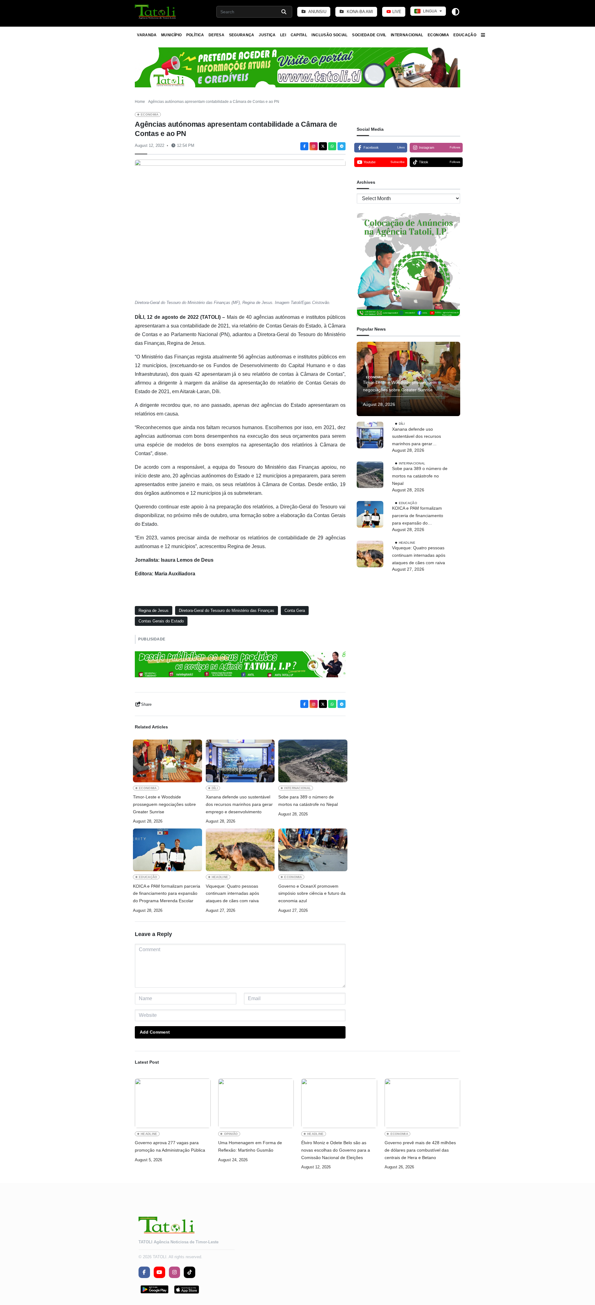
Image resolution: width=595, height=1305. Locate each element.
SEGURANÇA (241, 35)
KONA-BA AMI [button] (359, 11)
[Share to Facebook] (304, 146)
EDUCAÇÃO (464, 35)
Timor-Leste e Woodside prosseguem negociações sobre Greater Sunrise (164, 804)
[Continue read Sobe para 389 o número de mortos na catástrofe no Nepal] (312, 761)
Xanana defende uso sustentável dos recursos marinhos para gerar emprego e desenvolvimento (239, 804)
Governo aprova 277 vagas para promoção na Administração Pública (170, 1146)
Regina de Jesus (154, 610)
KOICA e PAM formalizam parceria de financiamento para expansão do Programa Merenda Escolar (166, 893)
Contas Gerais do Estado (161, 621)
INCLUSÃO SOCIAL (329, 35)
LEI (283, 35)
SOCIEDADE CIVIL (369, 35)
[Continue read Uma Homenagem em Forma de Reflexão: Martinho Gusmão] (256, 1103)
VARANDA (147, 35)
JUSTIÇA (267, 35)
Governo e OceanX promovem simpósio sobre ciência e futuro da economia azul (312, 893)
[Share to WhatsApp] (332, 146)
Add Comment (155, 1032)
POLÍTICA (195, 35)
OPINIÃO (231, 1134)
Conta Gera (294, 610)
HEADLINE (220, 877)
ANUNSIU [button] (316, 11)
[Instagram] (314, 146)
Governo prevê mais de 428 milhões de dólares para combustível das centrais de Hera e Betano (420, 1150)
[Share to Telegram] (341, 146)
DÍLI (215, 788)
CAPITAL (299, 35)
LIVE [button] (396, 11)
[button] (156, 11)
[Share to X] (323, 146)
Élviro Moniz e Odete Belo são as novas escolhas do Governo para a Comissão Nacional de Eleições (335, 1150)
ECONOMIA (438, 35)
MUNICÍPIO (171, 35)
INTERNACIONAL (407, 35)
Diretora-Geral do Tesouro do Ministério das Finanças (226, 610)
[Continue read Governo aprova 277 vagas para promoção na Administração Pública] (173, 1103)
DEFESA (216, 35)
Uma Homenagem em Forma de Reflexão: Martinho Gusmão (250, 1146)
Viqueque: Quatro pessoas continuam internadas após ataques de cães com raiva (232, 893)
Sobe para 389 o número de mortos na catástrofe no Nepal (308, 800)
